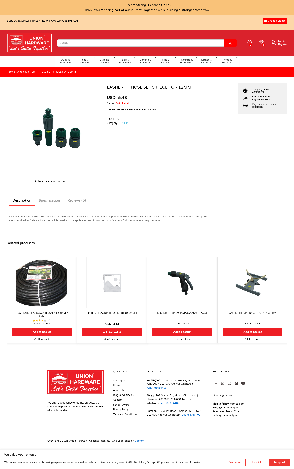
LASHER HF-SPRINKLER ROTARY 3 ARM (252, 312)
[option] (42, 302)
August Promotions (65, 61)
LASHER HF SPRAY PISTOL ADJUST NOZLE (182, 312)
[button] (42, 332)
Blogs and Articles (123, 395)
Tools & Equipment (125, 61)
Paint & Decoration (84, 61)
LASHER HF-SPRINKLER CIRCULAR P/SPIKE (112, 313)
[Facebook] (216, 383)
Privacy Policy (120, 409)
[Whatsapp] (222, 383)
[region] (147, 459)
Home (10, 71)
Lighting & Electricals (145, 61)
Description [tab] (22, 200)
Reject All (257, 462)
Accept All (279, 462)
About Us (118, 390)
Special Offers (121, 404)
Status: (111, 103)
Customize (234, 462)
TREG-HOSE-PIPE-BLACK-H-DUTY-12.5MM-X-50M (41, 314)
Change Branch (276, 20)
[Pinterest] (236, 383)
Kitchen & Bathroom (206, 61)
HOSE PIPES (126, 123)
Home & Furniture (227, 61)
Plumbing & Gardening (186, 61)
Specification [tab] (49, 200)
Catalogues (119, 380)
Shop (19, 71)
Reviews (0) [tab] (76, 200)
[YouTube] (243, 383)
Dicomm (139, 440)
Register (282, 44)
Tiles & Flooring (165, 61)
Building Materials (104, 61)
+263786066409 (157, 387)
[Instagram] (229, 383)
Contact (117, 399)
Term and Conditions (125, 414)
